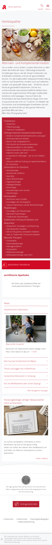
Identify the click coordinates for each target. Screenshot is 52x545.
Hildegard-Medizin (14, 184)
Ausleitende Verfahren (15, 173)
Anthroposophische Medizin (18, 138)
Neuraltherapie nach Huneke (18, 190)
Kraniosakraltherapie (15, 243)
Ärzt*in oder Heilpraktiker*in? (18, 141)
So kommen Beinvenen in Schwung (19, 376)
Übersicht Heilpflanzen (16, 129)
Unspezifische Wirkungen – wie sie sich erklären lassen (25, 157)
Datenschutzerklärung (11, 542)
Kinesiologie (11, 187)
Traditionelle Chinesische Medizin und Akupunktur (21, 221)
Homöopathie (10, 196)
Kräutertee (11, 124)
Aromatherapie (13, 170)
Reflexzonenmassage (15, 252)
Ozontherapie (12, 193)
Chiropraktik (11, 240)
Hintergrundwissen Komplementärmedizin (23, 132)
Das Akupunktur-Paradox (17, 229)
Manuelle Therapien (13, 237)
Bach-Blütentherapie (15, 179)
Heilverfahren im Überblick (16, 167)
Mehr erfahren (42, 458)
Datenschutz (22, 519)
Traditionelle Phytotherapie (17, 217)
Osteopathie (12, 249)
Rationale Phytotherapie (16, 214)
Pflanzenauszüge (13, 127)
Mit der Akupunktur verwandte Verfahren (23, 232)
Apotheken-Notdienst (18, 264)
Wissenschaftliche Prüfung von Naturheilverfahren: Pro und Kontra (26, 162)
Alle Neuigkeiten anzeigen (38, 390)
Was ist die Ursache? (15, 344)
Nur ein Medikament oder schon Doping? (22, 383)
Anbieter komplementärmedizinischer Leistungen (26, 136)
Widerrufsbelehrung (26, 522)
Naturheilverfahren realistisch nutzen (21, 150)
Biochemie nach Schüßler (17, 199)
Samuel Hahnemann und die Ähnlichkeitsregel (25, 205)
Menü (48, 9)
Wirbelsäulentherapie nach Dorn (19, 255)
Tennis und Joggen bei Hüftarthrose (19, 368)
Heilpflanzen (9, 121)
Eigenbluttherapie (14, 182)
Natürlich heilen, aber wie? (17, 153)
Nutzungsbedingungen (40, 519)
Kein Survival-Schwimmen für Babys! (20, 361)
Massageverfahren (14, 246)
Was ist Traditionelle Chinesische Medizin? (23, 234)
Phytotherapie (10, 207)
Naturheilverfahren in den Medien (20, 147)
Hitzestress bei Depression (16, 309)
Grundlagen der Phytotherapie (19, 211)
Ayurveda (10, 176)
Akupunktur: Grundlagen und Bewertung (23, 226)
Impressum (8, 519)
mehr (35, 351)
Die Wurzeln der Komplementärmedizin (22, 144)
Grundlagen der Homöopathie (18, 202)
